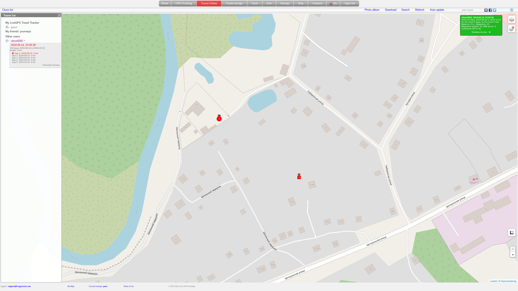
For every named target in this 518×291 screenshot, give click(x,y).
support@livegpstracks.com (19, 286)
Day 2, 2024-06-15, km (23, 55)
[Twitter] (495, 10)
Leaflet (493, 281)
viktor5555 (17, 40)
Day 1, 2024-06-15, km (26, 53)
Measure (511, 232)
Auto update (437, 9)
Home (164, 3)
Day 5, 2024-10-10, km (23, 62)
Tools (254, 3)
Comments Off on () (471, 28)
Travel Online (209, 3)
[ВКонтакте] (486, 10)
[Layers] (511, 19)
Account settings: (98, 286)
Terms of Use (129, 286)
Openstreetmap (508, 281)
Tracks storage (234, 3)
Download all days (52, 65)
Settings (285, 3)
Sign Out (350, 3)
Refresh (420, 9)
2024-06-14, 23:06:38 (23, 44)
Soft (269, 3)
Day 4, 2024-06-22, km (23, 60)
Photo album (372, 9)
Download (390, 9)
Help (300, 3)
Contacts (317, 3)
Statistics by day (480, 32)
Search (405, 9)
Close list (7, 9)
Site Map (70, 286)
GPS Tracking (184, 3)
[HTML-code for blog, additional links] (512, 10)
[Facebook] (490, 10)
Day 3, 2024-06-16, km (23, 58)
